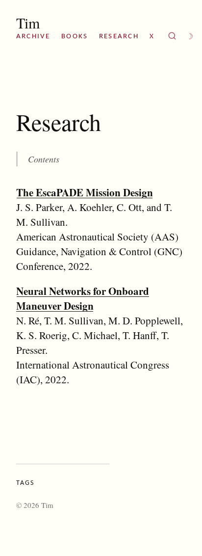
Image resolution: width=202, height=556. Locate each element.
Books (74, 36)
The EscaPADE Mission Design (84, 192)
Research (119, 36)
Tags (25, 483)
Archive (33, 36)
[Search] (172, 37)
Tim (28, 22)
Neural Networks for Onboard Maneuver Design (82, 298)
